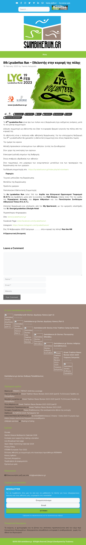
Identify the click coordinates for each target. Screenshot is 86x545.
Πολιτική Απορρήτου (12, 458)
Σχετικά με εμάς (64, 3)
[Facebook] (21, 3)
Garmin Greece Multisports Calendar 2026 (20, 435)
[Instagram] (25, 3)
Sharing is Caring (27, 421)
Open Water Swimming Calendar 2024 (19, 444)
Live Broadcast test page (14, 441)
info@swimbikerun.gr (37, 475)
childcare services (11, 421)
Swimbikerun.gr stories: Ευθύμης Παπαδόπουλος (23, 376)
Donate (7, 432)
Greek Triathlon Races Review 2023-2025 (45, 407)
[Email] (42, 3)
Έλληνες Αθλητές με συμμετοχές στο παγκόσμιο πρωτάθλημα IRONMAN (33, 452)
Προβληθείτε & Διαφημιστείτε (16, 461)
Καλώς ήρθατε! (51, 3)
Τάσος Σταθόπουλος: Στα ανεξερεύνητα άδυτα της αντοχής (47, 410)
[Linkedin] (38, 3)
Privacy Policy (9, 447)
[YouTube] (17, 3)
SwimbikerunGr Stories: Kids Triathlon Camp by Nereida (56, 328)
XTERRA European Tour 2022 (15, 450)
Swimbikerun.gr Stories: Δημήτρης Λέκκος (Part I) (44, 321)
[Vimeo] (34, 3)
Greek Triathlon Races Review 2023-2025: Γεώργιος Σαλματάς (72, 354)
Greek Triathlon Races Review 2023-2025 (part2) (38, 404)
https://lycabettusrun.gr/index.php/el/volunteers (48, 169)
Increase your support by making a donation (21, 438)
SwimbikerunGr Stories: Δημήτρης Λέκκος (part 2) (34, 315)
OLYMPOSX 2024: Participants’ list (26, 413)
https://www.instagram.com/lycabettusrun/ (31, 225)
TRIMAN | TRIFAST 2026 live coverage (27, 391)
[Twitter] (29, 3)
